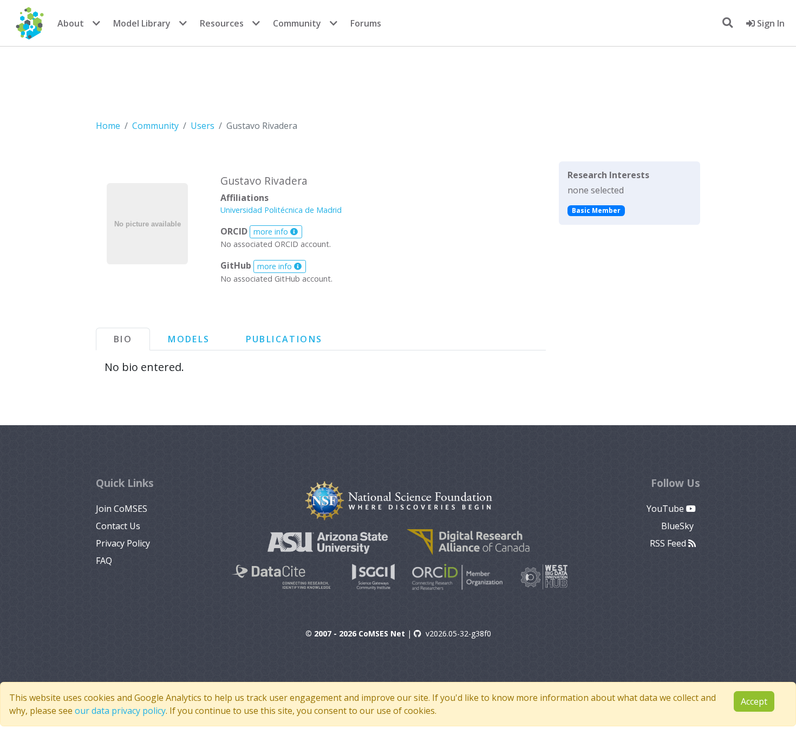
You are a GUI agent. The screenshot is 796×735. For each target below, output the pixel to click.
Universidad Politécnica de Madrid (281, 210)
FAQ (104, 561)
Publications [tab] (284, 339)
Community (297, 23)
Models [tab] (189, 339)
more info (271, 231)
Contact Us (118, 526)
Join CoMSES (121, 509)
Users (202, 126)
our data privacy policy (120, 711)
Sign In (770, 23)
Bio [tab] (123, 339)
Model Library (142, 23)
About (70, 23)
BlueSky (678, 526)
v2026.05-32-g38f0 (458, 633)
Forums (365, 23)
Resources (222, 23)
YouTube (666, 509)
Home (108, 126)
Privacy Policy (123, 543)
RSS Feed (669, 543)
